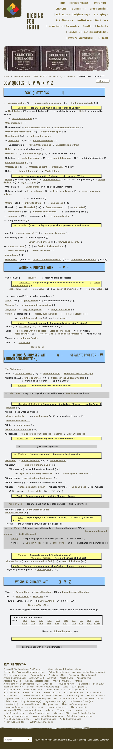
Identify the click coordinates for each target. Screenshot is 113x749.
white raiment (23, 424)
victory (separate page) (14, 712)
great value (38, 288)
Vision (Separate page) (39, 712)
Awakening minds (67, 683)
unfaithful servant (31, 157)
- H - (66, 620)
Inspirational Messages (78, 3)
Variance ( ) (81, 710)
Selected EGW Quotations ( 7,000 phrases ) (54, 76)
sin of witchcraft (58, 460)
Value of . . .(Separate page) (59, 710)
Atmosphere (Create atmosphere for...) (22, 683)
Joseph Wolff (34, 491)
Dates (65, 686)
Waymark (10, 407)
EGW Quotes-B (94, 692)
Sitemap (83, 739)
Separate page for (83, 355)
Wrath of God (12, 561)
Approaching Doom (12, 680)
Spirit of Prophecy (63, 20)
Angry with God (36, 677)
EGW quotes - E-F (12, 689)
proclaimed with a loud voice (31, 330)
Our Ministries (54, 26)
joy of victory (60, 318)
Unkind (9, 202)
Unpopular (13, 216)
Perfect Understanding (40, 144)
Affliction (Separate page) (15, 674)
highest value (95, 288)
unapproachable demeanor (48, 102)
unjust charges (28, 182)
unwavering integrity (68, 241)
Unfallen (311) (10, 701)
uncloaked (79, 207)
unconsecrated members (66, 127)
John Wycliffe (44, 569)
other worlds (59, 542)
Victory (8, 313)
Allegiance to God (57, 674)
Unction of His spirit (51, 131)
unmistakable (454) (31, 704)
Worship (22, 554)
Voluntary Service (29, 338)
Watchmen (15, 393)
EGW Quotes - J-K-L (78, 689)
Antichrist (51, 677)
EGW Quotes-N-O (54, 695)
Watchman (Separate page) (16, 715)
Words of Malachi (14, 512)
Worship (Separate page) (42, 721)
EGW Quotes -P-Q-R (73, 692)
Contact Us (87, 26)
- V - (81, 623)
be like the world (27, 533)
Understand (13, 140)
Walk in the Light (51, 373)
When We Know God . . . (18, 420)
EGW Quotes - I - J (56, 689)
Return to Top (37, 346)
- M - (24, 623)
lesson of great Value (67, 288)
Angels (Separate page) (15, 677)
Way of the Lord (31, 403)
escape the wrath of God (39, 561)
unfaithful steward (62, 157)
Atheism (78, 680)
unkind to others (33, 202)
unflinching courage (15, 162)
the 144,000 (103, 38)
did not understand (43, 140)
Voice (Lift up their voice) (84, 712)
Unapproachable (16, 102)
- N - (33, 623)
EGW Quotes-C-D (12, 695)
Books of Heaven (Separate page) (43, 686)
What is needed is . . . (16, 416)
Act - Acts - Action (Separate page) (88, 671)
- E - (41, 620)
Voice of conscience (60, 330)
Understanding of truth (67, 144)
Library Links (61, 8)
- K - (89, 620)
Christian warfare (32, 377)
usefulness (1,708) (12, 710)
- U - (74, 623)
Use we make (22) (79, 707)
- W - (89, 623)
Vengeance (10, 309)
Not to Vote (24, 342)
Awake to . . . (49, 683)
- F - (49, 620)
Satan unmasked (54, 207)
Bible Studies (100, 20)
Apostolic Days (66, 677)
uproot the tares (16, 246)
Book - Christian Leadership (95, 32)
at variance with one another (36, 304)
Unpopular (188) (51, 704)
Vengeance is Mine (60, 309)
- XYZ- (97, 623)
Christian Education (98, 8)
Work (20, 517)
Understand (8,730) (94, 698)
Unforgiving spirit (38, 166)
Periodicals (73, 32)
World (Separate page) (70, 718)
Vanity (8, 300)
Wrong (27, 566)
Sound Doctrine (83, 20)
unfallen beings (33, 153)
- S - (57, 623)
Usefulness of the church (83, 259)
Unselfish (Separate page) (74, 704)
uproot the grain (16, 250)
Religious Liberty (81, 14)
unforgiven (57, 166)
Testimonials (71, 26)
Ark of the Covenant (62, 680)
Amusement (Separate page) (82, 674)
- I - (73, 620)
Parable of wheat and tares (51, 246)
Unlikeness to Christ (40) (81, 701)
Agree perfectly (38, 674)
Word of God (15, 503)
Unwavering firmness (13, 707)
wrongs (82, 566)
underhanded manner (40, 136)
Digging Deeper (100, 3)
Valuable (32, 277)
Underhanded (12, 136)
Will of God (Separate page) (80, 715)
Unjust (8, 179)
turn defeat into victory (30, 318)
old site (81, 111)
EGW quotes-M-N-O (33, 695)
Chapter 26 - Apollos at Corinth (80, 38)
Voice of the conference (70, 333)
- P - (41, 623)
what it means (41, 416)
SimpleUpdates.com (55, 739)
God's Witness (79, 486)
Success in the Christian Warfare (67, 377)
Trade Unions (52, 171)
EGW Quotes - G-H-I (34, 689)
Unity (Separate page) (30, 701)
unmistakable (14, 211)
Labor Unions (26, 171)
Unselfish (22, 225)
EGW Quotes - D (79, 686)
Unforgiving (11, 166)
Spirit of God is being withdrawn (36, 473)
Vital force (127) (61, 712)
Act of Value (15, 288)
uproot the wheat (41, 250)
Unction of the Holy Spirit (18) (68, 698)
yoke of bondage (42, 591)
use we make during (55, 232)
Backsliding (84, 683)
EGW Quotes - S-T (31, 692)
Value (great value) (33, 710)
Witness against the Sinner (31, 486)
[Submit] (29, 739)
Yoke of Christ (23, 591)
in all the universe (62, 191)
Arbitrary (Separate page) (37, 680)
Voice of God (46, 333)
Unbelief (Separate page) (39, 698)
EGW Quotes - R (11, 692)
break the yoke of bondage (75, 591)
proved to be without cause (38, 477)
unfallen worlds (33, 542)
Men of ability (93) (75, 695)
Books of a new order (13, 686)
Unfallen (9, 153)
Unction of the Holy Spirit (18, 131)
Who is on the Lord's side (18, 429)
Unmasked (29, 207)
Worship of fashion (41, 557)
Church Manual (78, 8)
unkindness (57, 202)
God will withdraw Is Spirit (38, 464)
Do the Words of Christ (37, 509)
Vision (21, 322)
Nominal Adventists (96, 695)
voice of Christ (22, 333)
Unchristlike (14, 111)
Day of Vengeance (32, 309)
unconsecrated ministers (37, 127)
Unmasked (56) (11, 704)
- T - (65, 623)
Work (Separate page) (45, 718)
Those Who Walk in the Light (78, 373)
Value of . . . (24, 282)
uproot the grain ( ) (35, 707)
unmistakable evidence (44, 211)
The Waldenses (13, 368)
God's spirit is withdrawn (75, 473)
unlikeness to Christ (22, 118)
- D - (33, 620)
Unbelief (22, 107)
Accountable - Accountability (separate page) (24, 671)
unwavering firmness (39, 241)
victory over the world (46, 313)
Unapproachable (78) (13, 698)
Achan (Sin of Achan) (59, 671)
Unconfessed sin (13, 122)
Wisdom (22, 454)
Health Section (62, 14)
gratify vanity (30, 300)
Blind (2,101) (99, 683)
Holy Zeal (38, 596)
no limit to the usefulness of (47, 259)
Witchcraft (10, 460)
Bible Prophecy (100, 14)
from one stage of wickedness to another (41, 433)
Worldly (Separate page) (15, 721)
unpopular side (61, 216)
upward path (11, 254)
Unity (20, 176)
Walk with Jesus (23, 373)
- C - (25, 620)
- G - (58, 620)
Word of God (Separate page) (17, 718)
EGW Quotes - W (52, 692)
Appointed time (84, 677)
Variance (9, 304)
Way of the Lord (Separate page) (48, 715)
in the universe (34, 191)
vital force (24, 326)
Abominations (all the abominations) (65, 669)
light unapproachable (82, 102)
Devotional (101, 26)
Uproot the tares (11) (58, 707)
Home (62, 3)
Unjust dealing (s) (52, 179)
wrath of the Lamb (71, 561)
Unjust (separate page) (55, 701)
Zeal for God (22, 596)
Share (102, 80)
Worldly (14, 538)
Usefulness (11, 259)
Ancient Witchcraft (30, 460)
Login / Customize (101, 739)
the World (15, 528)
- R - (49, 623)
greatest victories (75, 313)
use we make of (26, 232)
